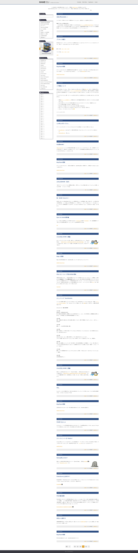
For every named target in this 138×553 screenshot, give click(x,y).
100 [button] (74, 546)
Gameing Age (78, 220)
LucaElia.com (43, 88)
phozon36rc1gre (61, 130)
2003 (43, 133)
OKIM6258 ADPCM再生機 (45, 22)
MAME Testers (75, 7)
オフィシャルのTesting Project (76, 90)
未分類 (85, 31)
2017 (42, 109)
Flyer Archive (43, 75)
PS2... (58, 387)
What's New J (84, 2)
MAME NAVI (83, 521)
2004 (43, 131)
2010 (42, 121)
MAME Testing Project (60, 74)
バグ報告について (61, 86)
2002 (43, 134)
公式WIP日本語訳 (44, 35)
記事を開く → (95, 31)
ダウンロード (43, 25)
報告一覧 (86, 89)
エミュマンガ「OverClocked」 (65, 298)
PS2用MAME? (60, 144)
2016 (42, 111)
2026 (42, 94)
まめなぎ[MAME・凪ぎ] (63, 181)
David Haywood (43, 68)
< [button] (69, 546)
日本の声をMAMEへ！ (62, 17)
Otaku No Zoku (59, 147)
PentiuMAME (59, 484)
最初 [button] (66, 546)
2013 (42, 116)
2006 (42, 128)
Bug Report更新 (61, 66)
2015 (42, 113)
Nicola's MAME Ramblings (45, 83)
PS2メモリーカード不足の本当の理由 (66, 274)
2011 (42, 119)
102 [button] (80, 546)
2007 (43, 126)
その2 (65, 48)
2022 (42, 101)
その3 (68, 48)
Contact (96, 2)
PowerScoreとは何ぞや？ (63, 476)
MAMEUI (42, 65)
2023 (42, 99)
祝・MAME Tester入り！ (63, 198)
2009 (42, 123)
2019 (42, 106)
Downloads (79, 2)
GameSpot (58, 286)
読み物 (42, 30)
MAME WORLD (59, 446)
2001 (43, 136)
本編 (84, 303)
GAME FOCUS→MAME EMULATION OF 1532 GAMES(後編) (72, 241)
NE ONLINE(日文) (60, 506)
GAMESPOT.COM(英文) (67, 506)
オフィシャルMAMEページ (66, 99)
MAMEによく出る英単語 (45, 32)
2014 (42, 114)
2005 (43, 129)
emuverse (85, 461)
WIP (85, 189)
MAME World (43, 63)
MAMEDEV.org (43, 60)
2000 (43, 138)
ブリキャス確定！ (61, 39)
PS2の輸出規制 (60, 495)
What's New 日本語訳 (44, 27)
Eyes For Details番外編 (63, 217)
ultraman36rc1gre (62, 133)
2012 (42, 118)
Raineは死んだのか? (62, 457)
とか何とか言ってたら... (63, 123)
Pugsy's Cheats (43, 78)
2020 (42, 104)
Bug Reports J (90, 2)
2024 (42, 98)
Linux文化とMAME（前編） (64, 368)
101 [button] (77, 546)
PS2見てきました (61, 422)
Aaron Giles (43, 85)
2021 (42, 103)
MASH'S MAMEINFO (44, 80)
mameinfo (83, 71)
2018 (42, 108)
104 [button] (86, 546)
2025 (42, 96)
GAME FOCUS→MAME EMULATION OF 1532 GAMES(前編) (74, 373)
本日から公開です (61, 518)
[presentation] (39, 49)
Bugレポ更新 (60, 256)
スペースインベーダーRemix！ (65, 438)
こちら (80, 443)
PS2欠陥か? (86, 220)
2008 (43, 124)
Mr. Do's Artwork (43, 73)
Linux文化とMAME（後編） (64, 236)
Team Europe (43, 70)
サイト (93, 282)
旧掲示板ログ (43, 37)
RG (57, 225)
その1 (62, 48)
